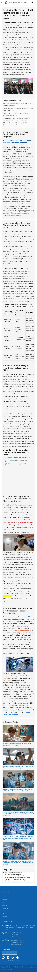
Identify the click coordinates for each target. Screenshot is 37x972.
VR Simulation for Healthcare (13, 874)
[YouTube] (12, 958)
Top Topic (3, 970)
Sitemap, (4, 961)
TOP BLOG (10, 961)
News (3, 902)
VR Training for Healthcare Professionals (17, 877)
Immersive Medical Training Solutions (16, 876)
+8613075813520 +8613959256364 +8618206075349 (13, 935)
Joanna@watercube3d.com (18, 942)
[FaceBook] (8, 957)
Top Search (17, 961)
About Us (4, 905)
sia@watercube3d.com (17, 944)
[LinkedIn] (3, 957)
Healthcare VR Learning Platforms (15, 879)
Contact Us (5, 908)
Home (3, 896)
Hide (20, 100)
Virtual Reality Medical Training (13, 872)
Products (4, 899)
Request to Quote (10, 953)
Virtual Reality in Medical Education (15, 881)
